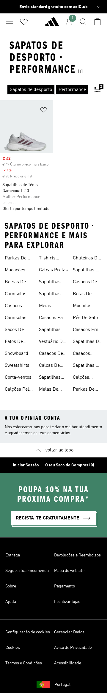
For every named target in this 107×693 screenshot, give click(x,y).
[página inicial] (52, 24)
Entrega (12, 555)
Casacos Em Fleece (85, 330)
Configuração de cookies (27, 632)
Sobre (10, 586)
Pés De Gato (85, 317)
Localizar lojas (67, 602)
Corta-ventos (18, 377)
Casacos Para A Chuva (53, 318)
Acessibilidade (67, 663)
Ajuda (10, 602)
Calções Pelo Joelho (18, 390)
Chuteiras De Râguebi (86, 259)
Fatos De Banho (14, 342)
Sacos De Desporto (14, 330)
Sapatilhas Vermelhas (50, 378)
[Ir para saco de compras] (97, 22)
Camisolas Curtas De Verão (15, 295)
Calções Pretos (81, 378)
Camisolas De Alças (19, 318)
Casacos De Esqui (51, 354)
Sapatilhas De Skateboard (87, 271)
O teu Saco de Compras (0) (69, 465)
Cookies (12, 648)
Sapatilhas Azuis (50, 283)
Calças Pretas (53, 270)
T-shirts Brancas (47, 259)
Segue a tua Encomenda (27, 571)
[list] (44, 90)
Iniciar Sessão (26, 465)
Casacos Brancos (81, 354)
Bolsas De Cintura (15, 283)
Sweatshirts (17, 365)
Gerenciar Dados (69, 632)
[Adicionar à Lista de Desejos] (43, 111)
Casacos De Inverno (85, 283)
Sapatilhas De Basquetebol (87, 366)
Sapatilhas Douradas (50, 295)
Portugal (62, 685)
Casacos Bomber (13, 307)
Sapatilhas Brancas (50, 330)
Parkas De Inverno (15, 259)
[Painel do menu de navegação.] (9, 22)
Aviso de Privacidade (73, 648)
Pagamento (64, 586)
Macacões (15, 270)
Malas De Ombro (48, 390)
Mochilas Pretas (82, 307)
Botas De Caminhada (84, 295)
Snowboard (16, 353)
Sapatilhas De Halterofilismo (88, 342)
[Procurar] (83, 22)
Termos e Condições (23, 663)
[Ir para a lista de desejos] (24, 22)
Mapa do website (69, 571)
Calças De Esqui (49, 366)
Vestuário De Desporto (52, 342)
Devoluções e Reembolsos (77, 555)
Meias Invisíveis (48, 307)
